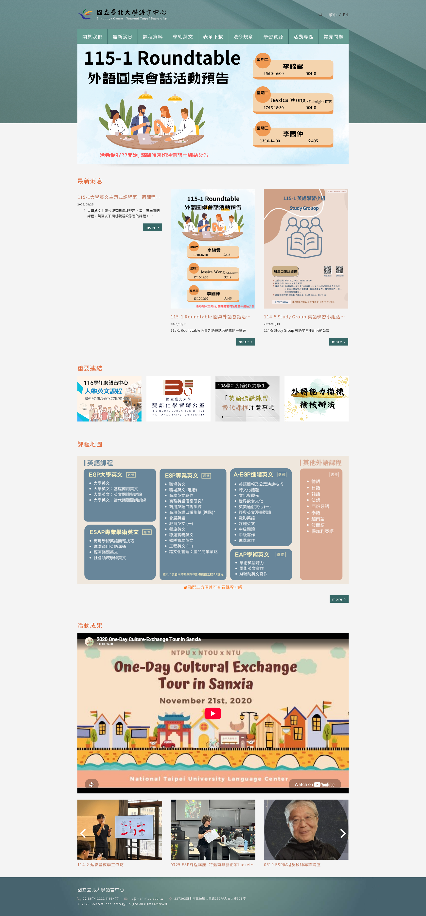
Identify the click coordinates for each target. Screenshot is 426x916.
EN (346, 15)
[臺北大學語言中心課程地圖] (213, 582)
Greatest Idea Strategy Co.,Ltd (113, 904)
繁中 (333, 15)
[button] (83, 833)
